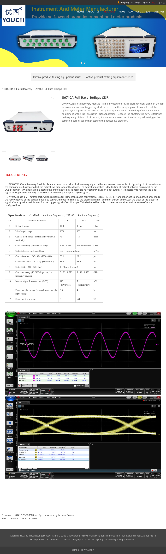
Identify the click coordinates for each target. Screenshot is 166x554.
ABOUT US (94, 11)
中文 (163, 2)
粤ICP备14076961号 (106, 539)
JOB (148, 11)
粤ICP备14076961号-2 (83, 550)
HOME (80, 11)
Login (137, 2)
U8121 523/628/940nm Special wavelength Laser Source (44, 515)
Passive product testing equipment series (57, 77)
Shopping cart (127, 2)
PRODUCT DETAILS (16, 175)
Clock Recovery (24, 88)
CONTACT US (135, 11)
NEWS (122, 11)
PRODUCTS (109, 11)
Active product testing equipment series (109, 77)
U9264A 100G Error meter (23, 518)
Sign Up (146, 2)
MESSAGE (159, 11)
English (155, 2)
